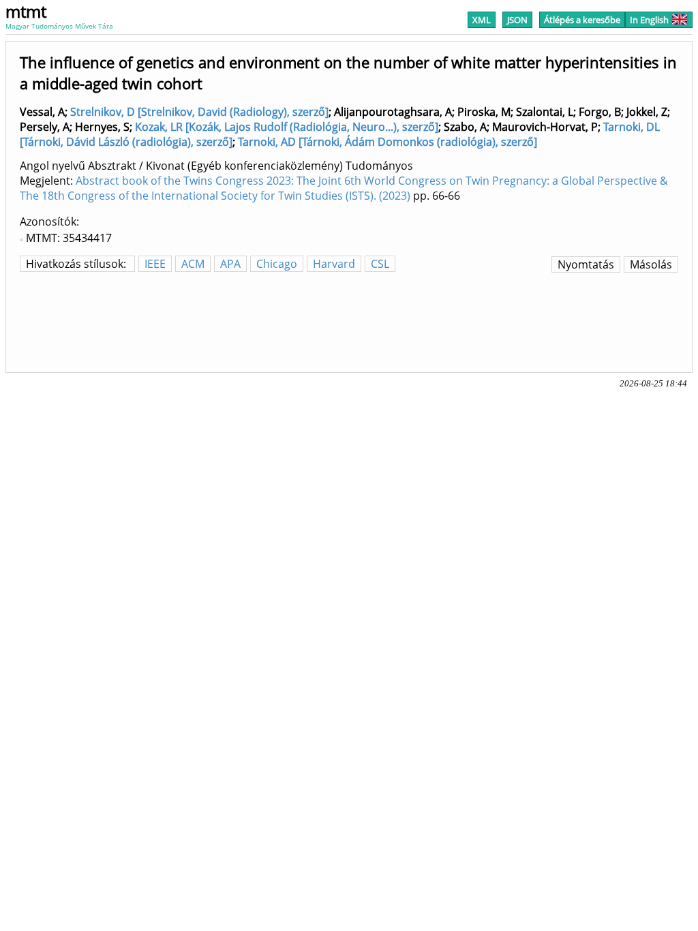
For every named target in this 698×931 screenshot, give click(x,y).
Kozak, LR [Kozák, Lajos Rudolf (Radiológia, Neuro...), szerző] (286, 126)
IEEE (155, 263)
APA (230, 263)
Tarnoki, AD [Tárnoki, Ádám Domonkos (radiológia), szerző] (387, 141)
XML (481, 20)
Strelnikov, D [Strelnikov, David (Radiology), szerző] (199, 111)
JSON (517, 20)
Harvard (334, 263)
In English (649, 20)
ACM (192, 263)
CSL (380, 263)
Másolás (651, 264)
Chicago (276, 263)
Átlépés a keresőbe (582, 20)
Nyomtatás (586, 264)
